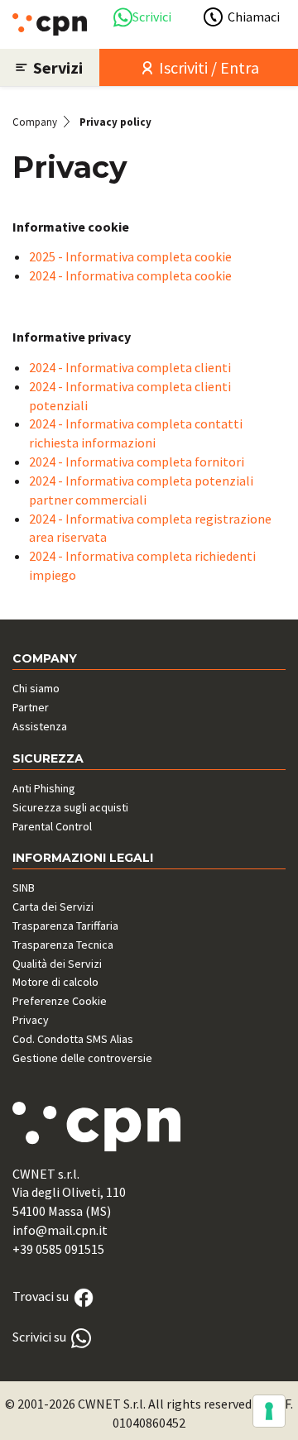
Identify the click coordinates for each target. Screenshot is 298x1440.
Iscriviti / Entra (207, 67)
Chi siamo (36, 688)
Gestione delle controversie (82, 1057)
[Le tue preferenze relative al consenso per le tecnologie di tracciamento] (269, 1411)
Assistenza (39, 726)
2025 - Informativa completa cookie (130, 256)
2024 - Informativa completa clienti (130, 367)
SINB (23, 887)
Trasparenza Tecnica (62, 944)
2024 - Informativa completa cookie (130, 275)
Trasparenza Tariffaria (65, 925)
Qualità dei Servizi (57, 963)
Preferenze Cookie (59, 1000)
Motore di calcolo (55, 981)
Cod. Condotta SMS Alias (72, 1038)
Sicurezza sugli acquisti (70, 807)
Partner (30, 707)
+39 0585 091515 (58, 1249)
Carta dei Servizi (53, 906)
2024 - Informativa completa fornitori (136, 461)
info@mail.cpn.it (60, 1230)
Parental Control (52, 826)
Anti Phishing (43, 788)
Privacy (30, 1019)
